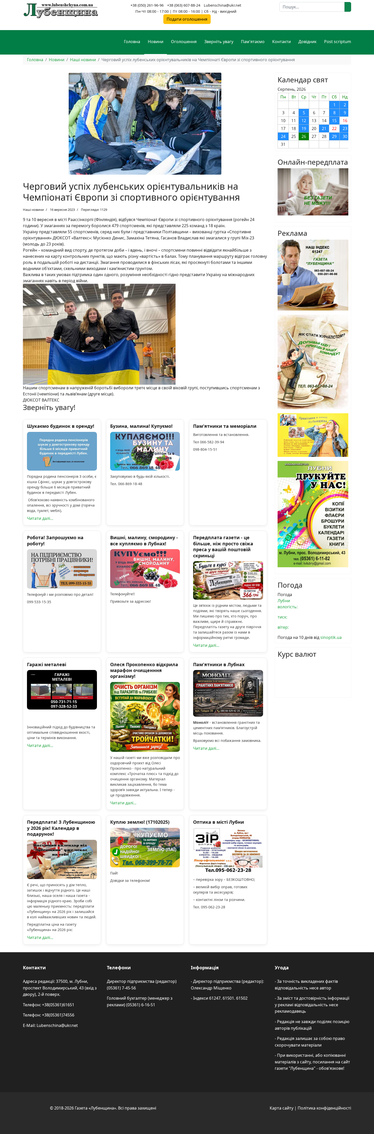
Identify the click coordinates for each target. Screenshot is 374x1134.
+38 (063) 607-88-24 (183, 5)
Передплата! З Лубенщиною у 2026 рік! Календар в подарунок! (61, 828)
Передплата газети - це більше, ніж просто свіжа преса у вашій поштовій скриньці (223, 546)
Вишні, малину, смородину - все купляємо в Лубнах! (144, 540)
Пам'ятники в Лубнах (218, 664)
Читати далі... (40, 518)
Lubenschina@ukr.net (222, 5)
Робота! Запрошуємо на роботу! (55, 540)
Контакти (281, 41)
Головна (132, 41)
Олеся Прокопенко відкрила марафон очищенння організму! (144, 670)
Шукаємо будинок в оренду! (60, 426)
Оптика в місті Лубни (218, 822)
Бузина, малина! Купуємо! (141, 426)
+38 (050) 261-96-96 (147, 5)
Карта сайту (281, 1108)
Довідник (307, 41)
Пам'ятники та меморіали (224, 426)
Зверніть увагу (218, 41)
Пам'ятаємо (253, 41)
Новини (155, 41)
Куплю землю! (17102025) (139, 822)
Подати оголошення (187, 19)
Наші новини (33, 209)
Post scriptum (337, 41)
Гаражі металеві (46, 664)
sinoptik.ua (331, 637)
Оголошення (184, 41)
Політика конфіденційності (324, 1108)
